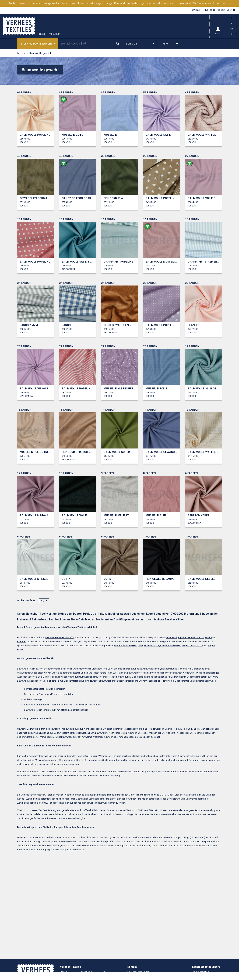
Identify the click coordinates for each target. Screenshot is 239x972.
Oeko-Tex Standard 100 (142, 794)
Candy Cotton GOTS (148, 645)
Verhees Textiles (19, 26)
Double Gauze (196, 637)
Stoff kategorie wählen (36, 43)
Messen (210, 10)
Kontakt (196, 10)
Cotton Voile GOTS (170, 645)
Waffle (208, 637)
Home (42, 34)
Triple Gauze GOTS (192, 645)
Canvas (21, 641)
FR (231, 34)
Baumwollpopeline (176, 637)
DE (231, 23)
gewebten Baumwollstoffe (59, 637)
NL (231, 18)
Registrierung (227, 10)
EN (231, 29)
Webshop (54, 34)
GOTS (163, 794)
